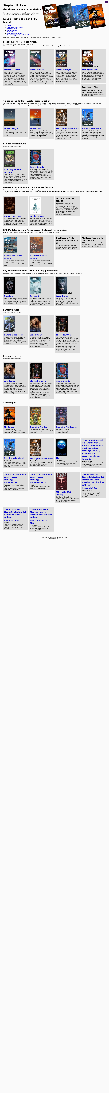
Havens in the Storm (13, 334)
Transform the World (92, 128)
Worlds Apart (36, 334)
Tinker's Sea (35, 128)
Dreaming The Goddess (66, 427)
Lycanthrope (62, 296)
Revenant (34, 296)
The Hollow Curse (64, 334)
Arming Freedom (90, 69)
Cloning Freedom (12, 69)
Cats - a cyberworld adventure (13, 170)
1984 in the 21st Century (63, 493)
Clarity (59, 458)
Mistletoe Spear (37, 216)
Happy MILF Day (89, 488)
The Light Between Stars (67, 128)
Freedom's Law (37, 69)
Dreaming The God (38, 427)
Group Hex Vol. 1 (12, 482)
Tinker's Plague (11, 128)
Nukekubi (8, 296)
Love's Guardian (37, 167)
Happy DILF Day (11, 520)
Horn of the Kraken (13, 216)
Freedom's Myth (63, 69)
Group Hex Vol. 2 (38, 482)
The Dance (9, 427)
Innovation (87, 459)
